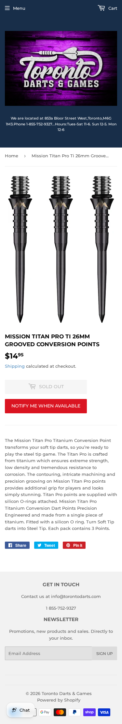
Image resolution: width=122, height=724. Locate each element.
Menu (19, 8)
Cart (112, 8)
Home (11, 155)
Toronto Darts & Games (67, 693)
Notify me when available (45, 406)
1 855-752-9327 (61, 608)
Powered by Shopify (58, 700)
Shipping (15, 366)
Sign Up (104, 653)
